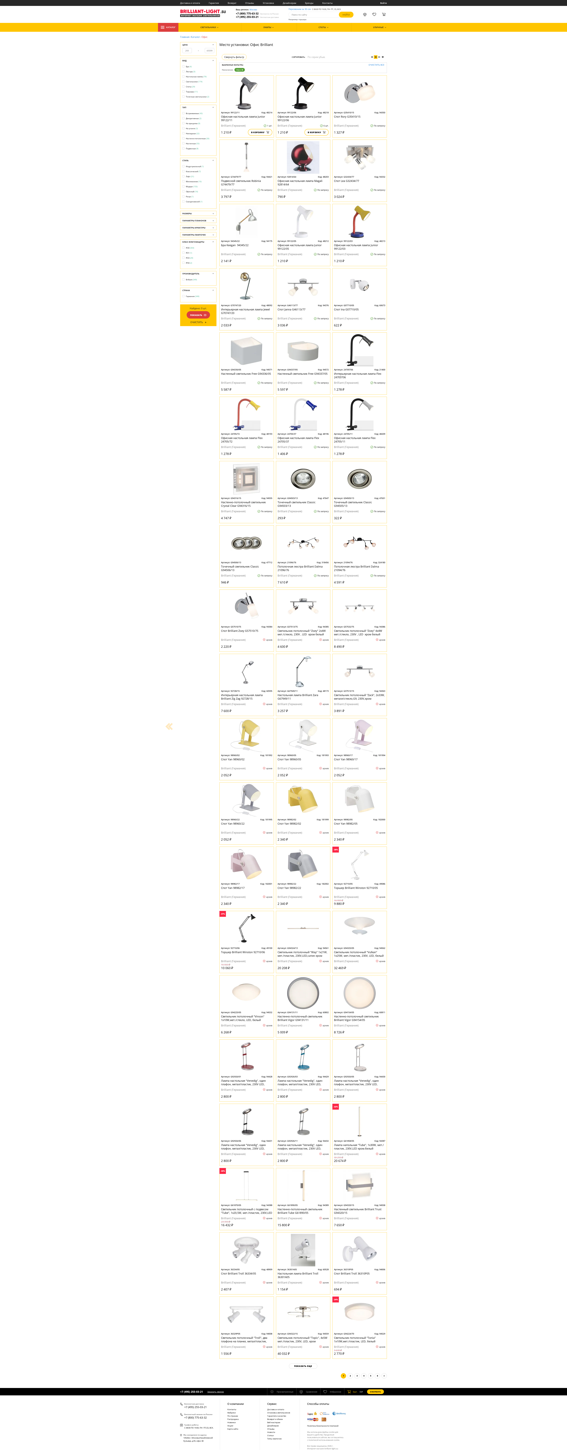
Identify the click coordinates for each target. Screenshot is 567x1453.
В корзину (258, 132)
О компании (235, 1404)
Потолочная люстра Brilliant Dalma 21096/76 (300, 568)
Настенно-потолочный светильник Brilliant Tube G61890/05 (300, 1211)
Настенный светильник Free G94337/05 (303, 373)
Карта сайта (232, 1429)
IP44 (189, 263)
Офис (238, 70)
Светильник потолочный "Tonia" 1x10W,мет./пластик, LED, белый (355, 1339)
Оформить (375, 1392)
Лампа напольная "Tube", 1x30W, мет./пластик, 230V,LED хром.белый (359, 1146)
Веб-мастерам (273, 1422)
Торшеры (192, 91)
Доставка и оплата (190, 2)
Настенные (192, 143)
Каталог (171, 27)
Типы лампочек (274, 1438)
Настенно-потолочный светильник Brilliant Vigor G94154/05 (356, 1018)
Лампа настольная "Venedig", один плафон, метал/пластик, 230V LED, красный (243, 1082)
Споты (190, 86)
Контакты (327, 2)
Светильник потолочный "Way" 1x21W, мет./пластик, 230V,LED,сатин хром (302, 953)
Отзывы (249, 2)
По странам (232, 1416)
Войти (383, 3)
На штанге (192, 128)
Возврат (232, 2)
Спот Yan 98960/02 (233, 759)
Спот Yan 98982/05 (345, 823)
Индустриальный (195, 166)
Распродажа (233, 1419)
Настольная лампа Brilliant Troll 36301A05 (298, 1275)
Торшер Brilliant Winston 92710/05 (356, 888)
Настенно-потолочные (197, 138)
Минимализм (194, 181)
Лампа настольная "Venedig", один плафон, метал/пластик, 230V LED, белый (356, 1082)
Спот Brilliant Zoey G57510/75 (239, 631)
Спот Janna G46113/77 (291, 309)
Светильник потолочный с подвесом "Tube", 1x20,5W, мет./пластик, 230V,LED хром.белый (246, 1211)
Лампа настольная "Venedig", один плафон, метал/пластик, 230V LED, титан (300, 1146)
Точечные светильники (197, 96)
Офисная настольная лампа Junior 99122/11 (243, 118)
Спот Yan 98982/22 (289, 888)
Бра (189, 66)
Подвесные (192, 148)
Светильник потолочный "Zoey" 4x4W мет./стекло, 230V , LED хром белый (358, 632)
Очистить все (376, 65)
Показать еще (303, 1366)
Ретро (190, 196)
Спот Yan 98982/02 (289, 823)
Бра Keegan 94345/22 (235, 245)
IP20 (190, 248)
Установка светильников (278, 1412)
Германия (192, 296)
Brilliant (191, 279)
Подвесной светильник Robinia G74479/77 (241, 182)
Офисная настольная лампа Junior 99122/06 (300, 118)
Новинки (231, 1422)
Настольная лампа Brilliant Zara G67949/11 (298, 696)
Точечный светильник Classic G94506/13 (240, 568)
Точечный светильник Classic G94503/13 (297, 504)
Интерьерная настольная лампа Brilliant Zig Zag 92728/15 (242, 696)
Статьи (270, 1435)
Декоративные (193, 118)
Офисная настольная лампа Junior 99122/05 (300, 246)
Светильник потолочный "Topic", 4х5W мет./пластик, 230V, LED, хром (302, 1339)
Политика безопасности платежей (322, 1425)
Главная (184, 37)
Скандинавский (194, 201)
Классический (193, 171)
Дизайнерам (289, 2)
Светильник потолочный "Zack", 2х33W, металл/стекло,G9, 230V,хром (359, 696)
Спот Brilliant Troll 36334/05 (238, 1273)
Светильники (194, 81)
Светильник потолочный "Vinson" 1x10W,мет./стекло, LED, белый (242, 1018)
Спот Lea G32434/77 (346, 181)
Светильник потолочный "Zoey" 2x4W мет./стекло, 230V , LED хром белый (302, 632)
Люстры (190, 71)
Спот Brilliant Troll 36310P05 (352, 1273)
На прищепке (193, 123)
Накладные (192, 133)
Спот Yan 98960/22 (233, 823)
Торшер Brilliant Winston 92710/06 (243, 952)
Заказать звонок (215, 1391)
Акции (230, 1425)
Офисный (192, 191)
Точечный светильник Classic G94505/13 (353, 504)
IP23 (189, 258)
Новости (271, 1432)
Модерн (192, 186)
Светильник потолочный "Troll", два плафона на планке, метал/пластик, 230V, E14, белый (244, 1339)
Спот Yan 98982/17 (233, 888)
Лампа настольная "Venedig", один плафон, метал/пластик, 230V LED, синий (300, 1082)
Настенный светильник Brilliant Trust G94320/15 (357, 1211)
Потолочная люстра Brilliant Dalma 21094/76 (356, 568)
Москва (253, 9)
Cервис (272, 1404)
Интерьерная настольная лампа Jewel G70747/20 (245, 311)
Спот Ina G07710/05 (346, 309)
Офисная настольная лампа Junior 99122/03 (356, 246)
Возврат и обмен (275, 1419)
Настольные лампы (196, 76)
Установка (268, 2)
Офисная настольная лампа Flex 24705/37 (298, 439)
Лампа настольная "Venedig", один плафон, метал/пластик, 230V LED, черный (243, 1146)
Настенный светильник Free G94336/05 (246, 373)
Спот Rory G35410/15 (347, 116)
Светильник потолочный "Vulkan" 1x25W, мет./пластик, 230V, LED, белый (359, 953)
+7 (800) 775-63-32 (257, 13)
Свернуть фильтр (234, 57)
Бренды (309, 2)
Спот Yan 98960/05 (289, 759)
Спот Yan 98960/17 (345, 759)
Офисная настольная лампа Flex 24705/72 (242, 439)
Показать (196, 315)
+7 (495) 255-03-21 (257, 17)
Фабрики (231, 1412)
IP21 (189, 253)
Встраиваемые (194, 113)
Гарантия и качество (276, 1416)
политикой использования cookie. (324, 1440)
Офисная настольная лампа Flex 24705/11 (354, 439)
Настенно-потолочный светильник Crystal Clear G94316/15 (243, 504)
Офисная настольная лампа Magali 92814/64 (300, 182)
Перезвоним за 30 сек (300, 9)
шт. (355, 1391)
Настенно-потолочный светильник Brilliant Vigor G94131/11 (300, 1018)
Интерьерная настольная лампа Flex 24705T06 (357, 375)
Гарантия (214, 2)
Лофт (190, 176)
